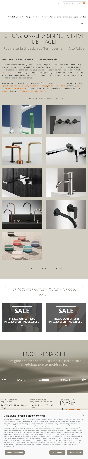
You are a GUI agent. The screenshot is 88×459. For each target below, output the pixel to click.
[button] (83, 415)
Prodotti (36, 17)
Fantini (4, 88)
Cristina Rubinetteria (56, 86)
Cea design (43, 86)
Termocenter (7, 72)
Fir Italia (11, 88)
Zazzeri (47, 91)
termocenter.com (27, 9)
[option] (22, 317)
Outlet (83, 17)
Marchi (45, 17)
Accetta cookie (75, 452)
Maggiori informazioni (15, 452)
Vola (41, 91)
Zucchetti (54, 91)
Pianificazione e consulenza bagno (64, 17)
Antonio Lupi (19, 86)
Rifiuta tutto (57, 452)
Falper (78, 86)
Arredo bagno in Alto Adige (19, 17)
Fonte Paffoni (20, 88)
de (58, 3)
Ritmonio (5, 91)
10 (60, 268)
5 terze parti (14, 419)
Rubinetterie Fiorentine (29, 91)
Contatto (82, 24)
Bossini (35, 86)
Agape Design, (7, 86)
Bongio (28, 86)
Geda (29, 88)
